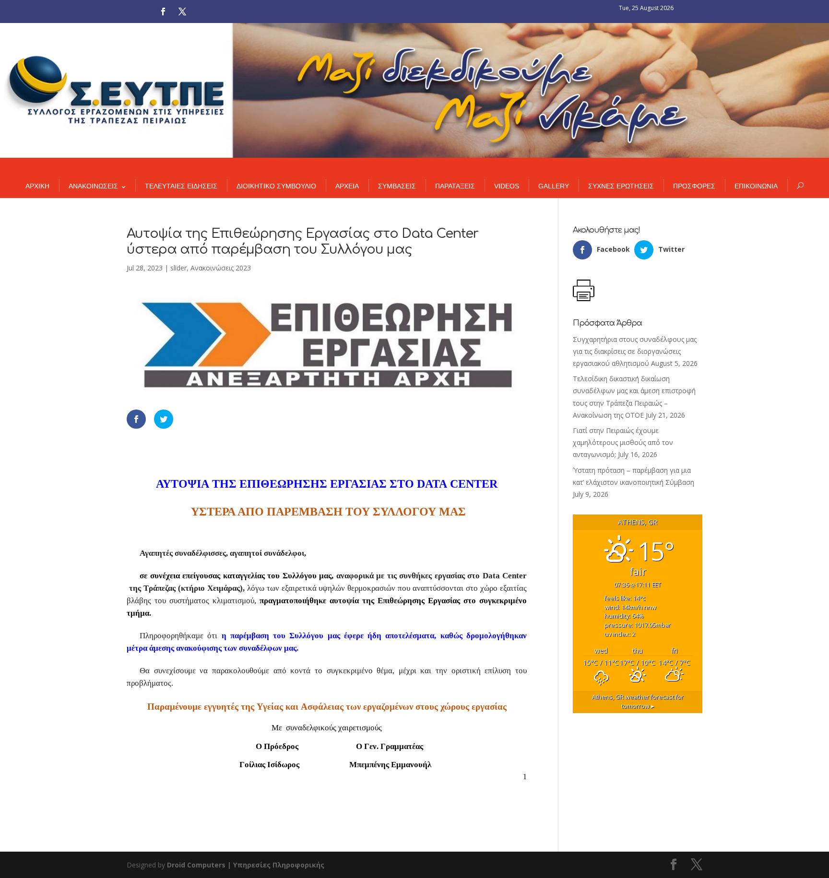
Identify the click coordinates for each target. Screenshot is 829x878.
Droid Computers (196, 864)
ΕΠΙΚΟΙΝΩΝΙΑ (756, 186)
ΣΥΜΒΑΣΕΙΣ (397, 186)
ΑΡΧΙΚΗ (37, 186)
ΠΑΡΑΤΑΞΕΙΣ (455, 186)
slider (178, 267)
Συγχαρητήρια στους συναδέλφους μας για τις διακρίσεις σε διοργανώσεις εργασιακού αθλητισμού (635, 351)
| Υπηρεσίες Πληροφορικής (275, 864)
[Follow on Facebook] (163, 11)
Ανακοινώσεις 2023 (220, 267)
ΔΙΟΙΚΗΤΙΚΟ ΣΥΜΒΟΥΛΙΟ (276, 186)
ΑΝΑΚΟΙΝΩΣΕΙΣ (93, 186)
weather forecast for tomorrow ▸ (638, 701)
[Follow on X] (182, 11)
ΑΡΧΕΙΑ (347, 186)
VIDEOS (506, 186)
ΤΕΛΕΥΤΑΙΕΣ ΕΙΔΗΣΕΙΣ (181, 186)
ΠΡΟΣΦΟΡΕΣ (694, 186)
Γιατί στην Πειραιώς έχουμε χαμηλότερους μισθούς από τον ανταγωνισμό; (623, 442)
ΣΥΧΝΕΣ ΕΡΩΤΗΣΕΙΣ (621, 186)
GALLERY (553, 186)
